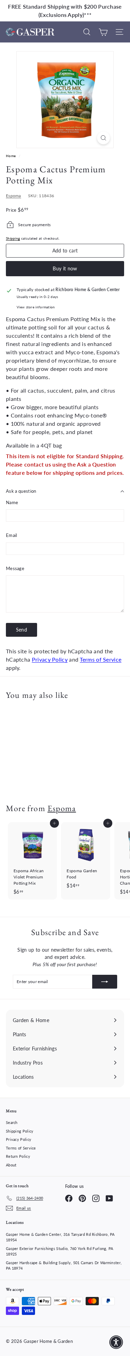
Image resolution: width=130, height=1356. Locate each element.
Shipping (13, 238)
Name (12, 502)
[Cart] (103, 31)
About (11, 1165)
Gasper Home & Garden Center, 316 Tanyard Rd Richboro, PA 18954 (60, 1237)
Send (21, 630)
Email (11, 535)
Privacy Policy (50, 659)
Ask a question (21, 491)
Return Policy (18, 1156)
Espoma (13, 195)
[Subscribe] (104, 982)
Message (15, 568)
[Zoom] (103, 138)
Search (12, 1122)
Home (11, 156)
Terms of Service (100, 659)
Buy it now (65, 268)
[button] (116, 1342)
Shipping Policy (20, 1131)
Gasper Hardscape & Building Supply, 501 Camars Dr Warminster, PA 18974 (64, 1265)
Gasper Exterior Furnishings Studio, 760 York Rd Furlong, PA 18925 (59, 1251)
